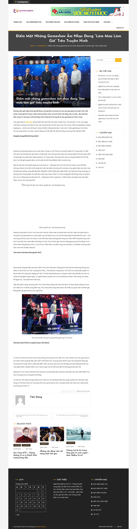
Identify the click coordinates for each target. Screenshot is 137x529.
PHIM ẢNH (17, 445)
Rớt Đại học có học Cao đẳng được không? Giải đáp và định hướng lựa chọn (108, 79)
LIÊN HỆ (119, 526)
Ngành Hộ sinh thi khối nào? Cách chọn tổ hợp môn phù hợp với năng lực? (109, 108)
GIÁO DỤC (101, 150)
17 (17, 502)
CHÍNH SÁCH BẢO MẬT (106, 526)
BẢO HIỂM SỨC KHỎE (71, 22)
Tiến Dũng (31, 95)
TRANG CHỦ (17, 22)
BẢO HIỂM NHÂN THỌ (33, 22)
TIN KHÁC (107, 22)
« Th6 (17, 515)
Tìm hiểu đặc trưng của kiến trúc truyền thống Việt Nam (72, 415)
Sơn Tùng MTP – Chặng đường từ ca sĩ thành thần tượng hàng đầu (25, 455)
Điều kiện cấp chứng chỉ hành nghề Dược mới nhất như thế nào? (108, 118)
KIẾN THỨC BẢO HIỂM (91, 22)
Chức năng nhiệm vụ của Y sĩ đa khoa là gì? (109, 98)
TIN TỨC (101, 167)
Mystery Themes (40, 527)
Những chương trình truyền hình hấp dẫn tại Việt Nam (32, 415)
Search (119, 28)
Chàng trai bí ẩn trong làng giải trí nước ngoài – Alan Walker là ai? (77, 452)
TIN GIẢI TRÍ (20, 91)
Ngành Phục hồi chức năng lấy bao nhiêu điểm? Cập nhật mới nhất (109, 89)
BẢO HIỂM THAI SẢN (53, 22)
